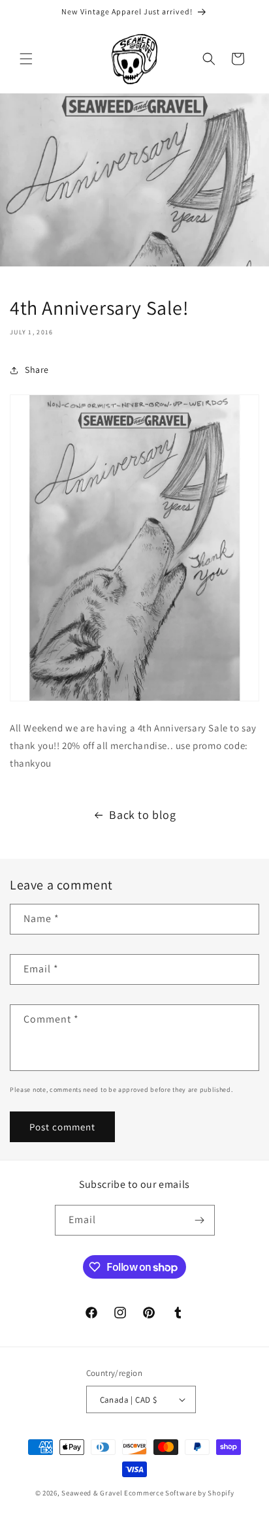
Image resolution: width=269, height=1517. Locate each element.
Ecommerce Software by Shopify (179, 1492)
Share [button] (37, 369)
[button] (26, 58)
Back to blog (142, 814)
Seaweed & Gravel (91, 1492)
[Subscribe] (199, 1220)
